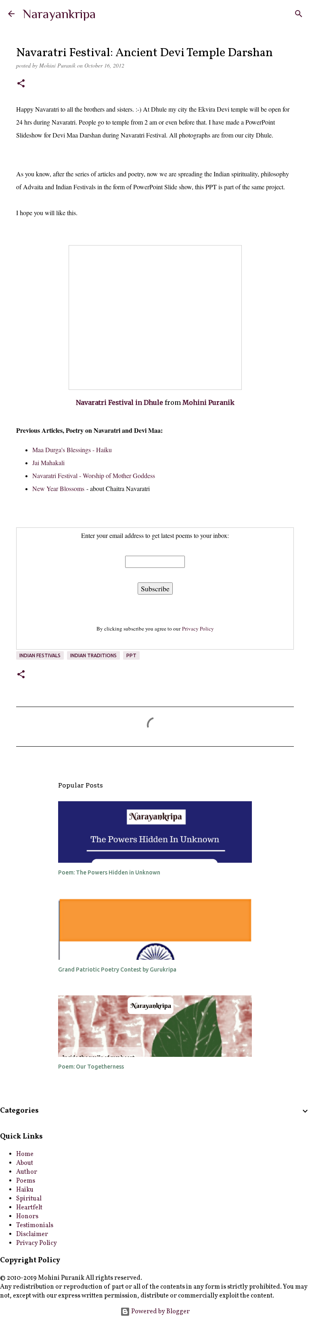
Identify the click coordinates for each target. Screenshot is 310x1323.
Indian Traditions (93, 655)
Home (25, 1154)
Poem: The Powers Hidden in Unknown (109, 872)
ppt (131, 655)
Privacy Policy (198, 628)
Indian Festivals (40, 655)
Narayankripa (59, 13)
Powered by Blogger (160, 1311)
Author (26, 1172)
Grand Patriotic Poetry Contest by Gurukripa (117, 969)
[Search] (299, 13)
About (24, 1163)
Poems (25, 1181)
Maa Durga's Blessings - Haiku (72, 449)
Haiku (25, 1189)
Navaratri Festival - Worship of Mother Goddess (93, 475)
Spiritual (29, 1198)
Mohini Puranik (208, 402)
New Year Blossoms (58, 488)
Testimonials (34, 1225)
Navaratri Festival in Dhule (119, 402)
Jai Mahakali (48, 462)
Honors (27, 1216)
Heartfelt (29, 1207)
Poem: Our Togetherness (91, 1066)
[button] (21, 84)
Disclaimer (32, 1234)
